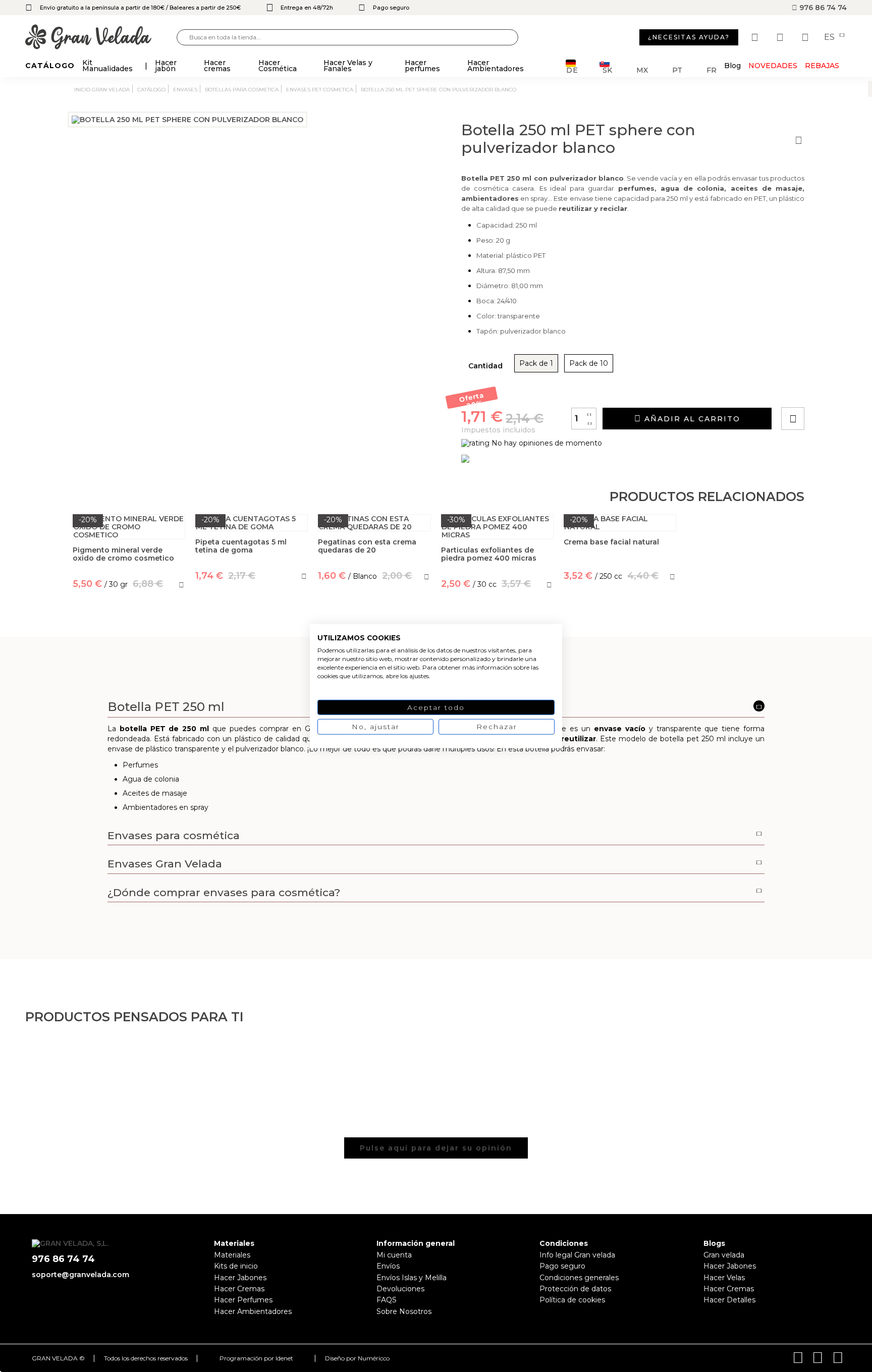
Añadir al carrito (690, 418)
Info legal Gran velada (577, 1254)
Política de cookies (572, 1299)
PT (677, 69)
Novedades (772, 66)
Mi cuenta (394, 1254)
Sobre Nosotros (403, 1311)
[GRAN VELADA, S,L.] (101, 37)
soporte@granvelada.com (80, 1275)
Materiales (232, 1254)
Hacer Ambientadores (253, 1311)
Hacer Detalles (729, 1299)
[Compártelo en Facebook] (842, 390)
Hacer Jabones (240, 1277)
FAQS (386, 1299)
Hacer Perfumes (243, 1299)
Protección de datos (575, 1288)
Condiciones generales (579, 1277)
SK (607, 69)
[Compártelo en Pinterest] (854, 390)
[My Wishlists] (756, 37)
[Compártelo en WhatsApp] (831, 389)
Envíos (388, 1266)
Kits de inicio (236, 1266)
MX (642, 69)
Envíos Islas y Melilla (411, 1277)
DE (572, 69)
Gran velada (723, 1254)
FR (711, 69)
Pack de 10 (588, 363)
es (830, 37)
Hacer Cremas (239, 1288)
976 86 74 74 (822, 7)
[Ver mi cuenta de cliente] (781, 37)
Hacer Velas (724, 1277)
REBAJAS (822, 66)
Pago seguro (562, 1266)
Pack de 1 (536, 363)
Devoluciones (400, 1288)
